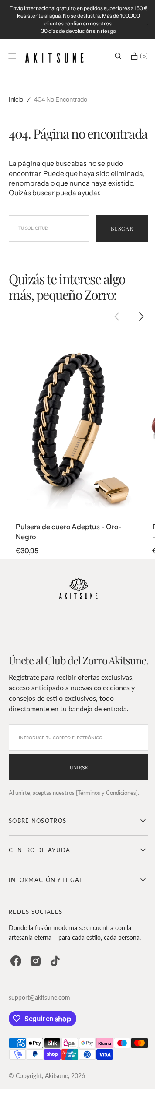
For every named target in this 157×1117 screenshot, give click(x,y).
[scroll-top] (130, 1096)
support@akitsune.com (39, 1032)
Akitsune (56, 1110)
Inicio (16, 107)
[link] (76, 443)
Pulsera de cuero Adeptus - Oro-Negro (69, 553)
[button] (111, 63)
